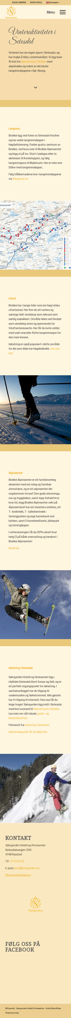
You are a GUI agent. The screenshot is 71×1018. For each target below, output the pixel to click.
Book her (14, 548)
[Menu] (61, 12)
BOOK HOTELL (36, 2)
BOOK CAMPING (19, 2)
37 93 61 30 (17, 861)
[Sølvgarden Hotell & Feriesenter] (29, 12)
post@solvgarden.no (26, 868)
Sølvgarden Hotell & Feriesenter (30, 1008)
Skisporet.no (20, 179)
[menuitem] (19, 2)
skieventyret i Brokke (33, 62)
